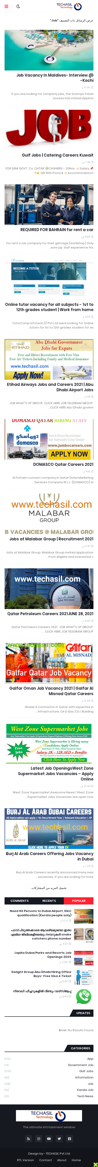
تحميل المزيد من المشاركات (49, 888)
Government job (49, 1065)
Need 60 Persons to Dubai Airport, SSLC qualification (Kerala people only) (40, 913)
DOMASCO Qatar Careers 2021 (63, 464)
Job (49, 1084)
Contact (45, 1160)
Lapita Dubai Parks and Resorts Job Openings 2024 (43, 955)
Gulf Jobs (49, 1071)
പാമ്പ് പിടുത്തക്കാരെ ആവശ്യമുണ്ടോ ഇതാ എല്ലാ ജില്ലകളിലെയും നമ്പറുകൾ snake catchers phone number (40, 934)
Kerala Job (49, 1090)
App (49, 1059)
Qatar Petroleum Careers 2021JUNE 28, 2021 (50, 613)
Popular (78, 901)
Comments (19, 901)
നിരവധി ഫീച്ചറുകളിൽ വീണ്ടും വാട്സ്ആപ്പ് (42, 991)
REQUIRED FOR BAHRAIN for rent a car (57, 229)
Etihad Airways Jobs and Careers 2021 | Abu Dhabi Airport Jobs (50, 387)
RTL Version (25, 1160)
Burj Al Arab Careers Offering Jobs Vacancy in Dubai (49, 856)
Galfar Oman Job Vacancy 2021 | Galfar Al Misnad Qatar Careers (51, 691)
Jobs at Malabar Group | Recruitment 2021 (51, 539)
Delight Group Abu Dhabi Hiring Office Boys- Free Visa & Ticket (41, 974)
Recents (49, 901)
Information (49, 1077)
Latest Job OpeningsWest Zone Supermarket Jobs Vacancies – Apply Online (55, 774)
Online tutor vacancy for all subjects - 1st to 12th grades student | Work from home (49, 307)
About (62, 1160)
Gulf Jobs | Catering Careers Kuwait (57, 155)
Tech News (49, 1096)
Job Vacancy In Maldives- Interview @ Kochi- (54, 78)
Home (76, 1160)
